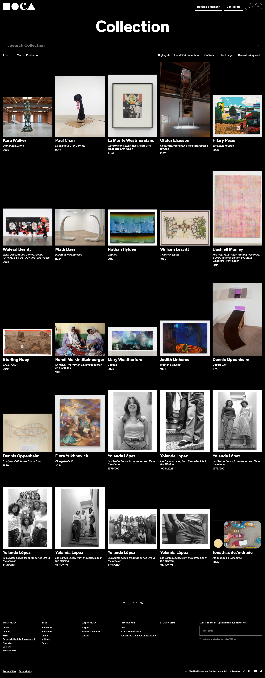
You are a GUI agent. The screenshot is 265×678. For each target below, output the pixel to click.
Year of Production (28, 55)
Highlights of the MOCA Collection (178, 55)
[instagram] (244, 671)
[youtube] (255, 671)
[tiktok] (261, 671)
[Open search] (248, 6)
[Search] (257, 45)
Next (143, 603)
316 (135, 603)
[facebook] (249, 671)
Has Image (226, 55)
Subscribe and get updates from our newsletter (222, 623)
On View (209, 55)
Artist (6, 55)
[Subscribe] (258, 631)
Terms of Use (9, 671)
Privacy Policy (25, 671)
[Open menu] (258, 6)
